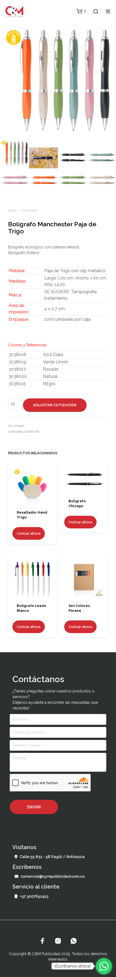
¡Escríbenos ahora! (72, 966)
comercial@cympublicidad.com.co (53, 876)
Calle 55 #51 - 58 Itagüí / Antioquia (52, 857)
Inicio (12, 210)
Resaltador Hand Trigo (32, 514)
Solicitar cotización (54, 405)
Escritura (29, 210)
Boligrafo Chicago (77, 503)
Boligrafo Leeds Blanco (31, 607)
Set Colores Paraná (79, 607)
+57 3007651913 (34, 896)
